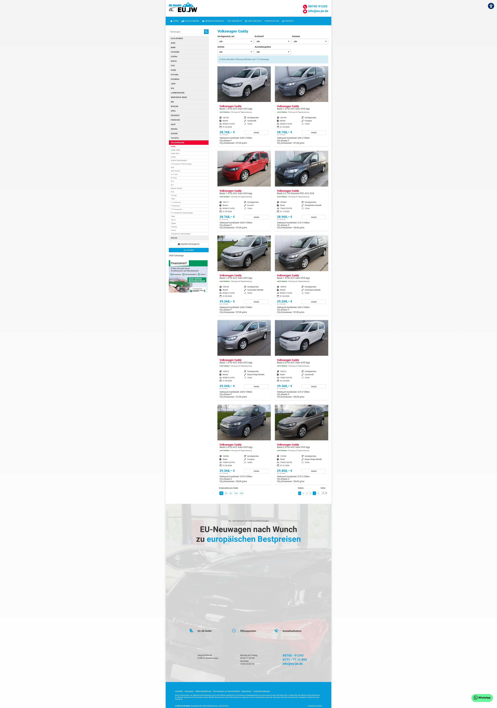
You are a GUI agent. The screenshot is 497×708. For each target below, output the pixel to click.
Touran (173, 230)
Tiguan (173, 223)
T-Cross (174, 195)
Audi (173, 43)
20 (226, 493)
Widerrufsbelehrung (203, 691)
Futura (174, 75)
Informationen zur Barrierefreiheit (226, 691)
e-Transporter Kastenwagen (181, 164)
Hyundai (175, 79)
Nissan (174, 106)
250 (241, 493)
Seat (173, 124)
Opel (173, 111)
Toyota (175, 138)
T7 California (176, 202)
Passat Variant (176, 188)
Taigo (173, 216)
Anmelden (179, 691)
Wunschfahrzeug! (214, 21)
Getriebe (296, 36)
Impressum (189, 691)
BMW (173, 47)
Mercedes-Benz (179, 97)
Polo (172, 192)
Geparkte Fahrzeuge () (189, 244)
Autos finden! (192, 21)
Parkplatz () (272, 21)
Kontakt (289, 21)
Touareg (174, 227)
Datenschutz (246, 691)
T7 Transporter (176, 209)
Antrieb (220, 47)
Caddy (173, 146)
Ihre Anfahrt (255, 21)
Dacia (174, 61)
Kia (172, 88)
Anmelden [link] (190, 250)
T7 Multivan (175, 206)
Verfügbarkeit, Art (225, 36)
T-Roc (173, 199)
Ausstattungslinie (263, 47)
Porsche (175, 120)
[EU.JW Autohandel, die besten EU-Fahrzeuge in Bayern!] (183, 8)
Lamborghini (178, 93)
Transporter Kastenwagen (181, 234)
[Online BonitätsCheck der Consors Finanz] (188, 276)
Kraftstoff (259, 36)
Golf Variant (175, 171)
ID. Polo (174, 178)
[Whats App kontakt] (482, 698)
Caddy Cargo (175, 150)
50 (231, 493)
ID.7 (172, 185)
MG (172, 102)
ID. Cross (174, 174)
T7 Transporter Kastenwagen (182, 213)
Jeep (173, 84)
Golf (172, 167)
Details (256, 133)
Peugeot (175, 115)
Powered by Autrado (315, 706)
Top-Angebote (234, 21)
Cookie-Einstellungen (261, 691)
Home (176, 21)
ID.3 (172, 181)
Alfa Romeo (177, 38)
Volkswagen (177, 143)
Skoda (174, 129)
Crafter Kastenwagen (179, 160)
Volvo (174, 238)
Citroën (175, 52)
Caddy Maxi (175, 153)
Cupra (174, 56)
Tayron (173, 220)
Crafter (173, 157)
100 (235, 493)
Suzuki (174, 133)
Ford (173, 70)
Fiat (173, 66)
